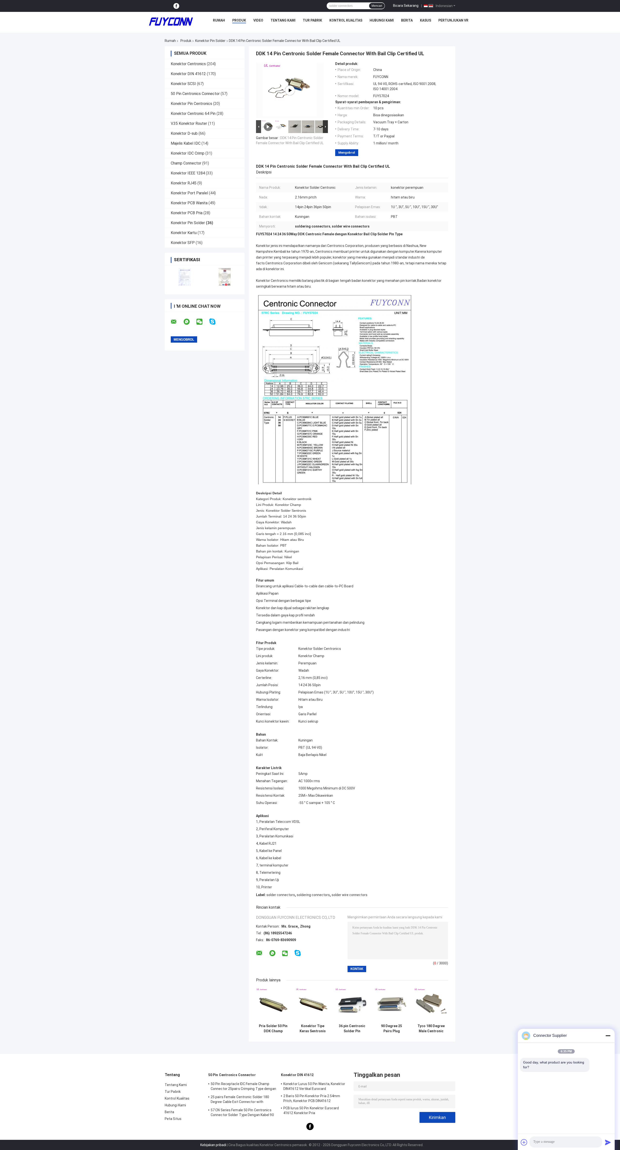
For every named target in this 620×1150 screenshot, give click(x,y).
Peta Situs (173, 1119)
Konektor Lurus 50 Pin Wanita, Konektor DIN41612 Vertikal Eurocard (314, 1086)
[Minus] (608, 1036)
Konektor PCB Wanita (189, 203)
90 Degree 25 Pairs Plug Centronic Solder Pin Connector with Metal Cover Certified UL (391, 1028)
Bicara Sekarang (405, 6)
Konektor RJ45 (183, 183)
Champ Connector (186, 163)
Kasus (425, 20)
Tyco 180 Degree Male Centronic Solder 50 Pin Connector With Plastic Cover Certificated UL (431, 1028)
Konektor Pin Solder (210, 41)
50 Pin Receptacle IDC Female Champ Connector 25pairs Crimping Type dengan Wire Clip (243, 1087)
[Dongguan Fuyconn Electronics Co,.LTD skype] (215, 321)
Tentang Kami (283, 20)
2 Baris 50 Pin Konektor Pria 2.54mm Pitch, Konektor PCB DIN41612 (311, 1098)
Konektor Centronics (188, 64)
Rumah (219, 20)
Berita (407, 20)
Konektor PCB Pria (186, 213)
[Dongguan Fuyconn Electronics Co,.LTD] (171, 21)
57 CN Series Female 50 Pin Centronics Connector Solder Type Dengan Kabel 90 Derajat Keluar (242, 1113)
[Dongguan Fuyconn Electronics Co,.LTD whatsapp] (190, 321)
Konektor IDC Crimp (187, 153)
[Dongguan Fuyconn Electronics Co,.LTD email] (177, 321)
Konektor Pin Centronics (191, 103)
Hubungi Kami (382, 20)
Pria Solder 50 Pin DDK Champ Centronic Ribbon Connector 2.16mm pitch (273, 1028)
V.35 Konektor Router (189, 123)
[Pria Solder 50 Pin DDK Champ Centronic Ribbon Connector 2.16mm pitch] (273, 1004)
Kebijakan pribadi (213, 1145)
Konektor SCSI (183, 83)
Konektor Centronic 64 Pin (193, 113)
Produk (239, 20)
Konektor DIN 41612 (188, 73)
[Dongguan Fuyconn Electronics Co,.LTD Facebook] (176, 6)
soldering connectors (313, 895)
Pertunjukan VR (453, 20)
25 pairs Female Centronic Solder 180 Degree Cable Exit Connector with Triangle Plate (240, 1100)
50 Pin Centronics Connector (195, 93)
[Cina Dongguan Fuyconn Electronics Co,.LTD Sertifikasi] (185, 277)
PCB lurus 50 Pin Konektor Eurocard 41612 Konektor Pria (311, 1110)
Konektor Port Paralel (189, 193)
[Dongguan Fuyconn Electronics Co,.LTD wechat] (202, 321)
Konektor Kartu (184, 232)
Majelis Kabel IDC (186, 143)
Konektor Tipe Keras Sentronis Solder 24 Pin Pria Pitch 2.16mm (312, 1028)
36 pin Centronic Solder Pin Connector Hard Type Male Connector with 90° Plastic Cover (352, 1028)
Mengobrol (346, 152)
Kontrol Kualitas (345, 20)
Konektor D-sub (184, 133)
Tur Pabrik (312, 20)
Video (258, 20)
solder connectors (280, 895)
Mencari (377, 6)
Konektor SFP (183, 242)
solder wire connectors (349, 895)
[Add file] (524, 1142)
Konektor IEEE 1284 (188, 173)
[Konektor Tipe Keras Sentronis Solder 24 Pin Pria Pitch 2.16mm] (312, 1004)
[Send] (608, 1142)
